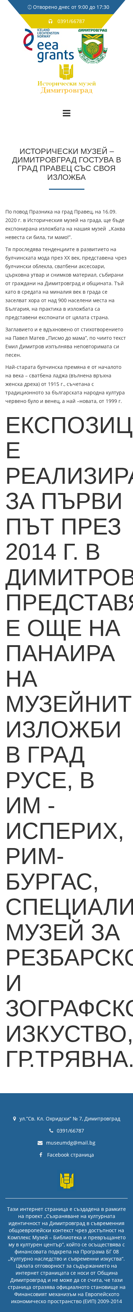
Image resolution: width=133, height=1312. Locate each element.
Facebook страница (70, 1154)
